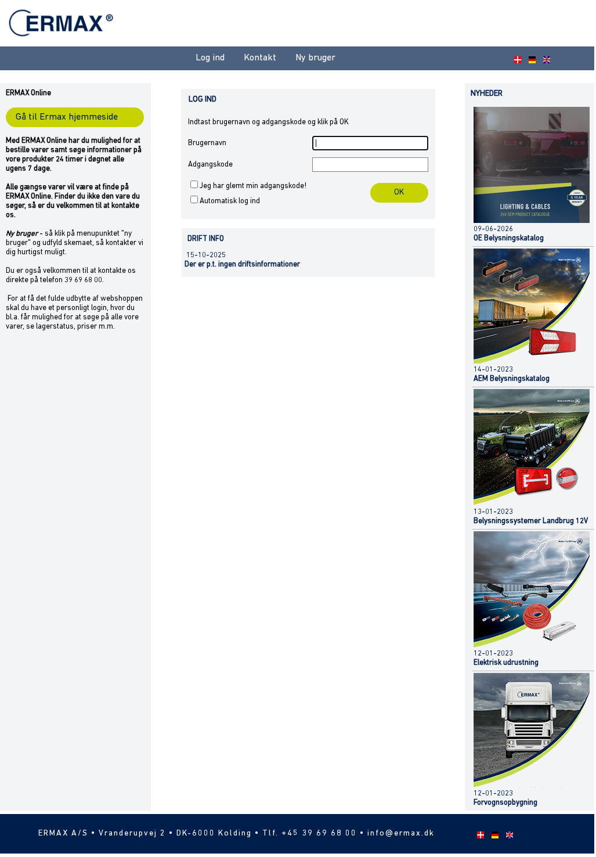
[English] (545, 58)
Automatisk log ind (230, 201)
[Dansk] (516, 58)
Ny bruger (315, 58)
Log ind (210, 58)
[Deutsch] (530, 58)
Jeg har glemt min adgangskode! (253, 186)
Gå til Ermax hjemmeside (67, 117)
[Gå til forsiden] (62, 43)
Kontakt (260, 58)
